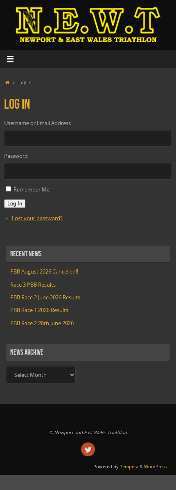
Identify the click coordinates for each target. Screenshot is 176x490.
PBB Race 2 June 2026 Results (45, 297)
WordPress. (156, 466)
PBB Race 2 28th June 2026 (42, 323)
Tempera (129, 466)
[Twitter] (88, 449)
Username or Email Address (37, 123)
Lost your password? (37, 218)
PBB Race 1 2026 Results (39, 310)
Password (16, 156)
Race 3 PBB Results (33, 284)
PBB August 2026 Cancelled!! (44, 271)
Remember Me (32, 189)
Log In (14, 204)
